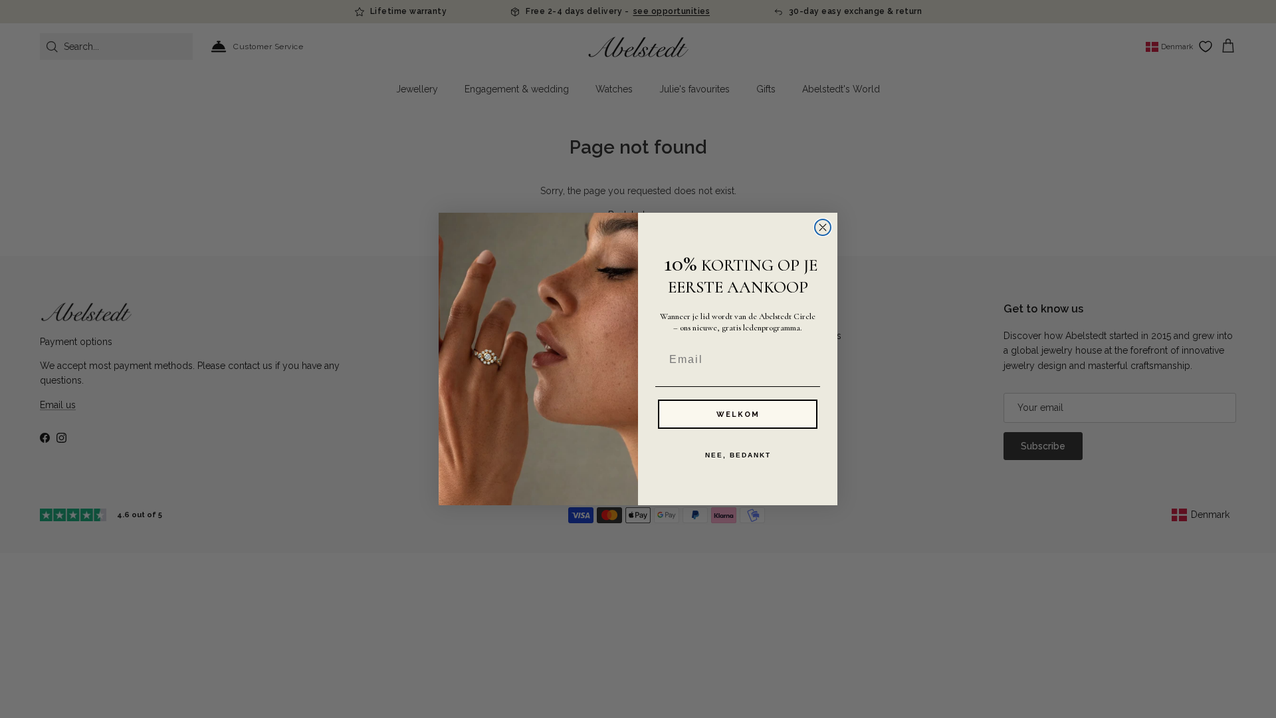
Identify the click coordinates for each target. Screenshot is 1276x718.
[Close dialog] (823, 227)
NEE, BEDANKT (738, 455)
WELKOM (738, 414)
